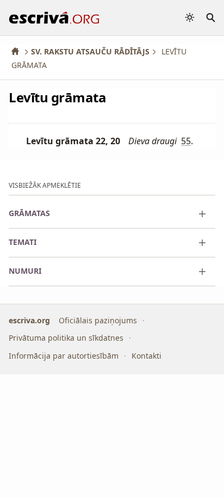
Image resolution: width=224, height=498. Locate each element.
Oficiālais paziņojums (98, 320)
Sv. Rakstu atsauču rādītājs (90, 51)
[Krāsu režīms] (189, 17)
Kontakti (146, 356)
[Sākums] (19, 51)
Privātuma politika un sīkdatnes (66, 338)
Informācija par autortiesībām (64, 356)
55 (186, 141)
